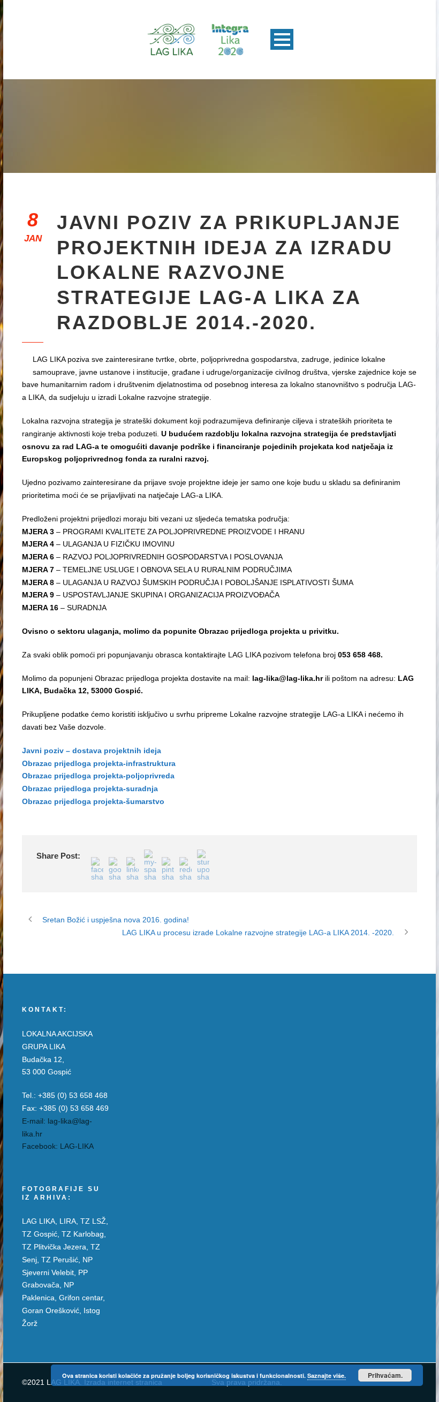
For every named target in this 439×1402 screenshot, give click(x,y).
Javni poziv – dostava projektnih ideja (91, 750)
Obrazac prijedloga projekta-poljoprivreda (98, 775)
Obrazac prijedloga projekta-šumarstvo (93, 801)
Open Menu (281, 39)
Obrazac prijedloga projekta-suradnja (90, 788)
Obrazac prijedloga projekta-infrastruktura (99, 763)
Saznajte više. (326, 1375)
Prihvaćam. (385, 1375)
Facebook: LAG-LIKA (58, 1146)
